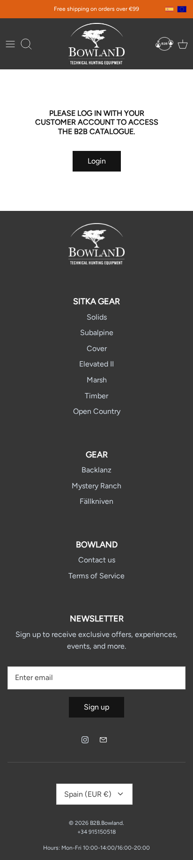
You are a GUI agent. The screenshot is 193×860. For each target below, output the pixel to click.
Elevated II (96, 363)
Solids (97, 317)
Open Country (96, 411)
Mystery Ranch (96, 485)
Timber (96, 395)
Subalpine (96, 332)
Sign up (96, 707)
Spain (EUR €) (87, 794)
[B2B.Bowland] (96, 44)
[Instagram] (85, 740)
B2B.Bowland (106, 823)
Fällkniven (96, 501)
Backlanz (96, 469)
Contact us (96, 559)
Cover (97, 348)
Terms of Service (96, 575)
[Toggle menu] (10, 44)
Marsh (97, 379)
